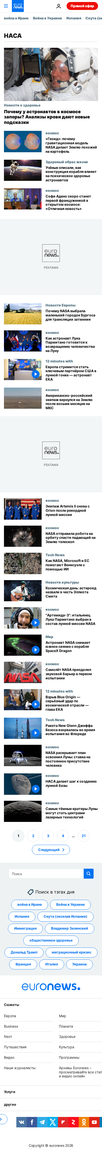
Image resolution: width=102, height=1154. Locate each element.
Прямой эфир (82, 6)
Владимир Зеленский (69, 928)
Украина (79, 964)
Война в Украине (47, 18)
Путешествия (15, 1047)
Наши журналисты (20, 1068)
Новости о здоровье (22, 105)
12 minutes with (59, 361)
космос (52, 133)
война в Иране (16, 18)
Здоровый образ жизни (67, 162)
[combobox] (51, 874)
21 (84, 836)
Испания (73, 18)
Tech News (55, 555)
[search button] (89, 874)
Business (11, 1026)
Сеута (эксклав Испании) (65, 916)
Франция (23, 964)
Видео (9, 1057)
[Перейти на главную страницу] (18, 6)
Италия (51, 964)
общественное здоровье (51, 940)
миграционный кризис (71, 952)
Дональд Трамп (24, 952)
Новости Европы (61, 305)
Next (8, 1037)
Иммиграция (25, 928)
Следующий (49, 850)
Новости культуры (62, 582)
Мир (49, 636)
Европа (10, 1016)
